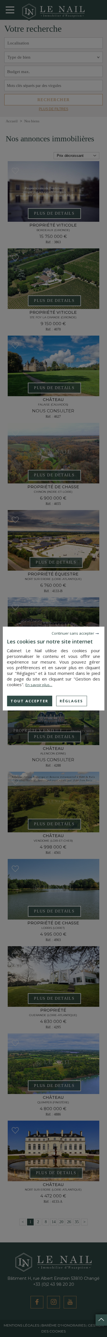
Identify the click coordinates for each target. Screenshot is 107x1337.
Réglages (71, 700)
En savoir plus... (38, 684)
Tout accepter (29, 700)
